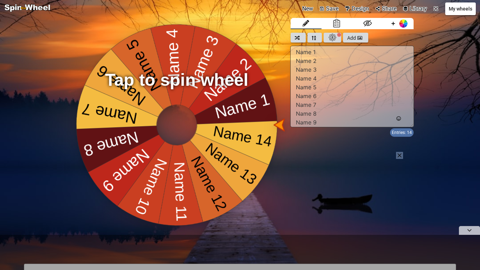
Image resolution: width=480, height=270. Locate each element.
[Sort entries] (314, 38)
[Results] (337, 23)
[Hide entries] (367, 23)
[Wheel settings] (332, 38)
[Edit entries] (306, 23)
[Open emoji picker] (398, 119)
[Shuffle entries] (298, 38)
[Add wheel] (398, 23)
